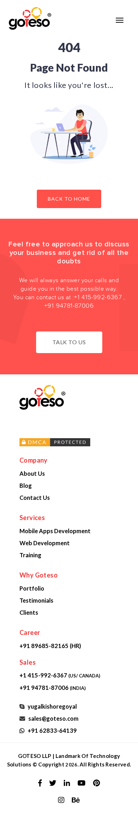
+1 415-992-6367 (98, 297)
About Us (32, 473)
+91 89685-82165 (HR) (50, 645)
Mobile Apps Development (55, 530)
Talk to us (69, 342)
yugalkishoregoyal (51, 706)
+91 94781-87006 (69, 305)
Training (30, 555)
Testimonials (36, 600)
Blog (25, 485)
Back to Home (69, 199)
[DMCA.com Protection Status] (76, 442)
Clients (28, 612)
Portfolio (31, 588)
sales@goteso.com (52, 718)
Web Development (44, 543)
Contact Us (34, 497)
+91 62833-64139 (51, 730)
